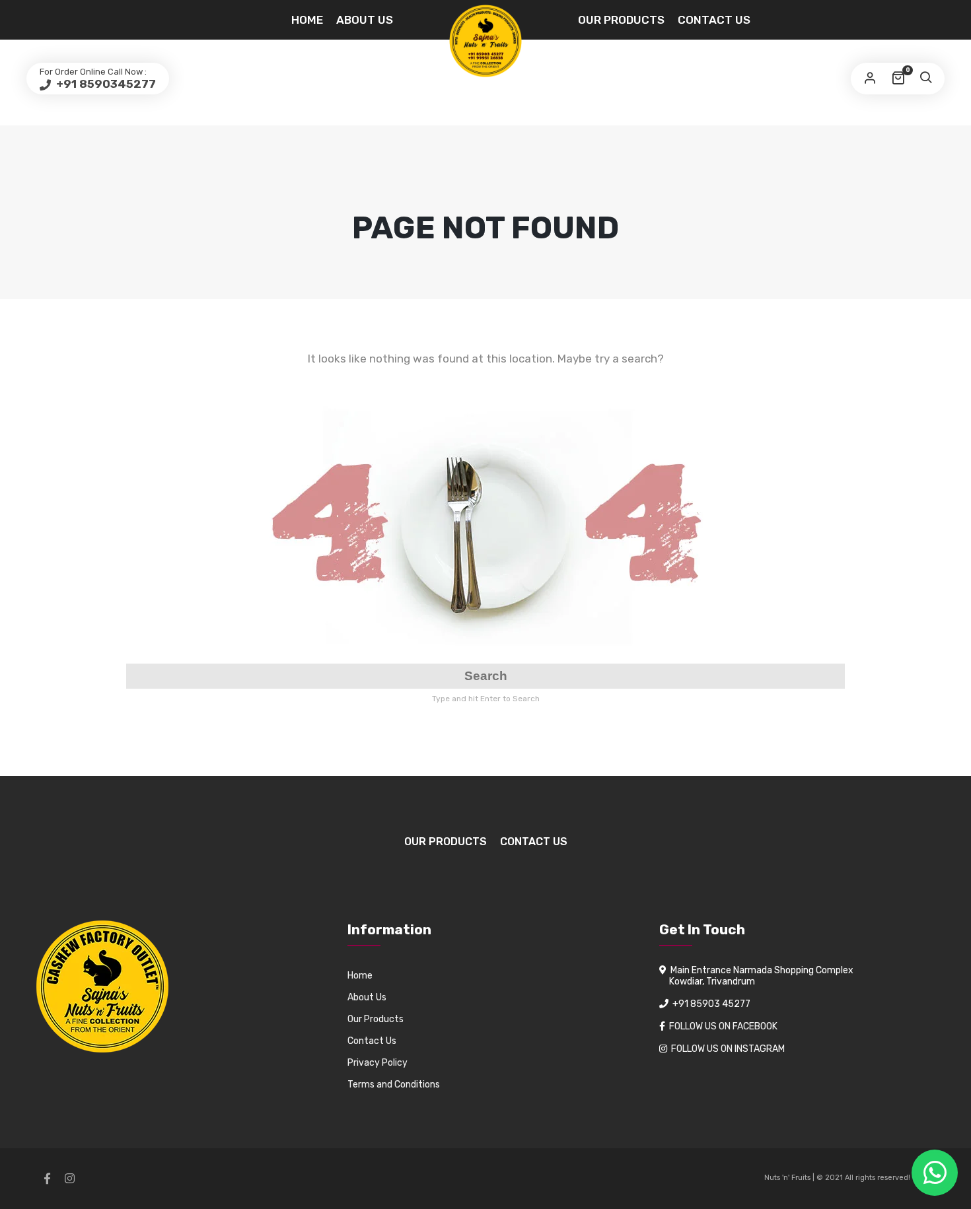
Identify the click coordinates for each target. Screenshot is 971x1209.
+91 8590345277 (105, 83)
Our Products (621, 19)
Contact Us (714, 19)
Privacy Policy (377, 1062)
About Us (364, 19)
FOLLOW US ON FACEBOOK (723, 1026)
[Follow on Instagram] (69, 1178)
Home (307, 19)
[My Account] (870, 78)
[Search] (925, 78)
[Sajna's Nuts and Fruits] (485, 41)
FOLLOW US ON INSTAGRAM (728, 1048)
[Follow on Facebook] (46, 1178)
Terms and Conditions (393, 1084)
